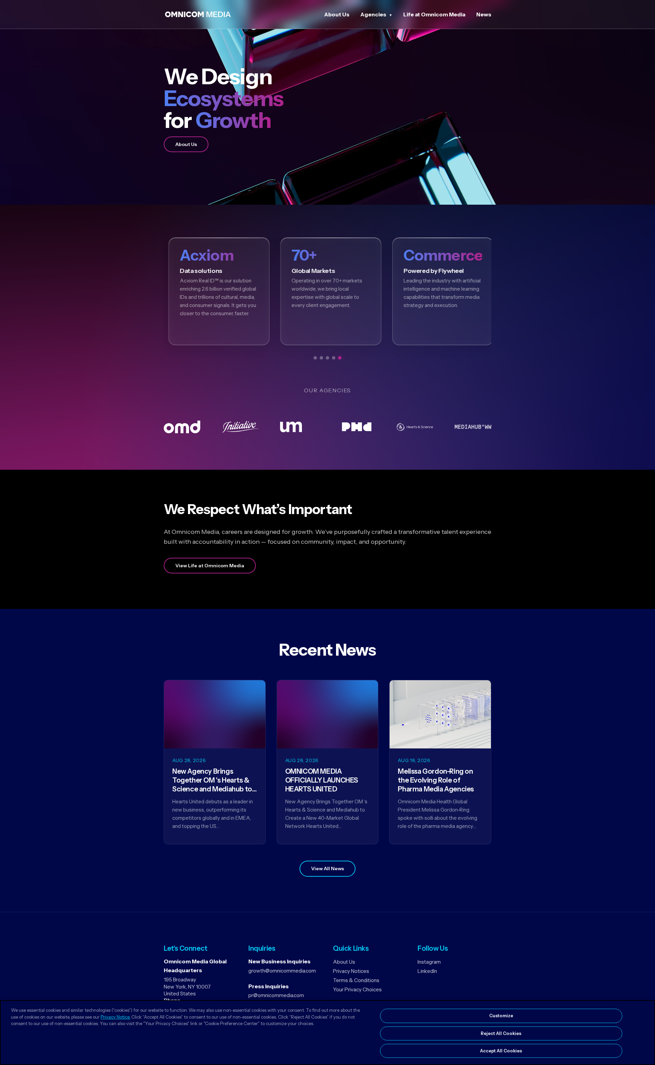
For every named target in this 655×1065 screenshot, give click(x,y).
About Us (336, 14)
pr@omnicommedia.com (276, 995)
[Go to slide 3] (327, 358)
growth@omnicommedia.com (282, 970)
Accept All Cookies (501, 1050)
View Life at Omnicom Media (209, 566)
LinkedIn (427, 971)
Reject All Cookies (501, 1033)
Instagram (429, 962)
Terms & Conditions (356, 980)
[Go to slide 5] (339, 358)
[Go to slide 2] (321, 358)
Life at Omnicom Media (434, 14)
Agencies (373, 14)
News (483, 14)
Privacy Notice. (115, 1017)
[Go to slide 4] (333, 358)
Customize (501, 1015)
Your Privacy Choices (357, 989)
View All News (327, 868)
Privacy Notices (351, 971)
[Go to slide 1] (315, 358)
